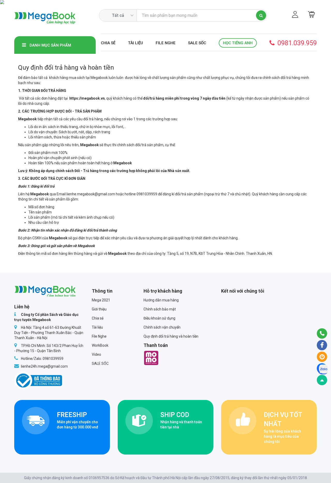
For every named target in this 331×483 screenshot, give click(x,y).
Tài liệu (135, 43)
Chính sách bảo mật (160, 309)
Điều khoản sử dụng (159, 318)
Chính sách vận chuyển (162, 327)
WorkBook (100, 345)
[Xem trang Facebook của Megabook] (322, 345)
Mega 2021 (101, 300)
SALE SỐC (197, 43)
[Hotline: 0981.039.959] (322, 333)
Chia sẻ (108, 43)
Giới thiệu (99, 309)
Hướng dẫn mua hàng (161, 300)
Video (96, 354)
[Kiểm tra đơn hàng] (322, 357)
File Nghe (166, 43)
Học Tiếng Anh (238, 43)
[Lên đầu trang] (322, 380)
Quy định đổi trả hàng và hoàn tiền (171, 336)
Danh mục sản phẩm (49, 45)
